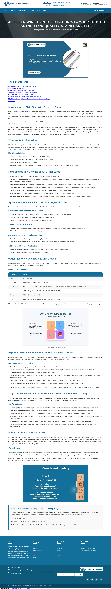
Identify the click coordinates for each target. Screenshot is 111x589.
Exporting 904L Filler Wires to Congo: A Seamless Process (25, 96)
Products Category (23, 10)
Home (6, 10)
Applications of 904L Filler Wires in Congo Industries (23, 92)
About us (12, 10)
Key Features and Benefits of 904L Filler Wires (21, 90)
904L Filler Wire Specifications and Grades (20, 94)
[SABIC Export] (46, 4)
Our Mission (60, 548)
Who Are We (60, 546)
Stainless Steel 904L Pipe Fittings (20, 588)
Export (32, 10)
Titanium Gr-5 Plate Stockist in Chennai (91, 546)
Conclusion (11, 101)
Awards (59, 550)
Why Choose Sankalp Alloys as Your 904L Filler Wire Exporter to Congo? (29, 99)
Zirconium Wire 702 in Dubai (88, 550)
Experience (59, 552)
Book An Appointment (99, 10)
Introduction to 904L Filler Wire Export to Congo (22, 86)
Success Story (60, 555)
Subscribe (79, 574)
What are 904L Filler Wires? (16, 88)
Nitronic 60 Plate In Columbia (88, 548)
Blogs (38, 10)
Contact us (46, 10)
